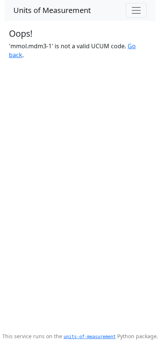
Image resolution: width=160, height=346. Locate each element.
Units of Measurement (52, 10)
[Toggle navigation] (136, 10)
